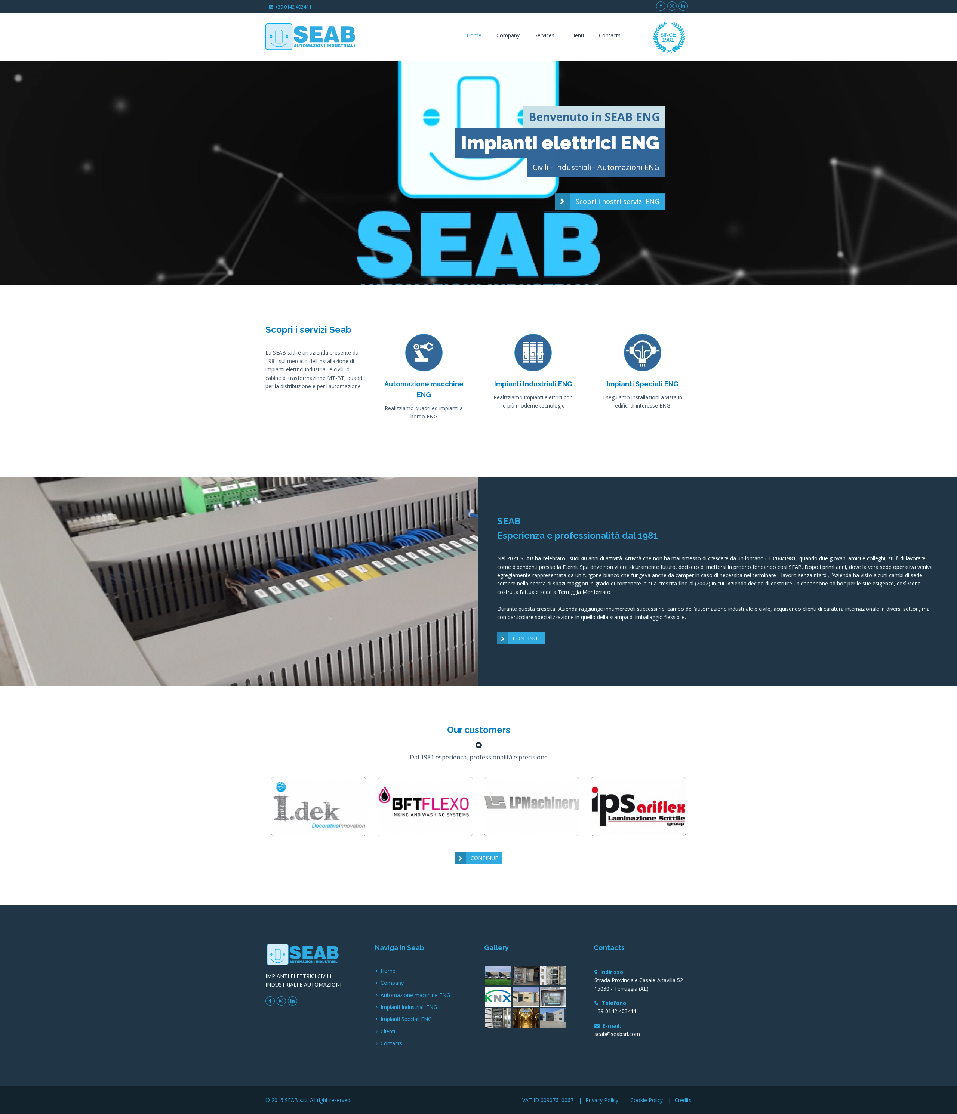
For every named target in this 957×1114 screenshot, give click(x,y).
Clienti (576, 35)
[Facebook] (660, 6)
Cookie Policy (646, 1100)
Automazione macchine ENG (415, 995)
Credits (683, 1100)
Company (508, 35)
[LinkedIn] (683, 6)
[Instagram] (672, 6)
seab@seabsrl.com (617, 1033)
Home (474, 35)
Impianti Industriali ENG (409, 1007)
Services (544, 35)
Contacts (610, 35)
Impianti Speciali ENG (406, 1018)
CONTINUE (526, 638)
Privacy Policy (601, 1100)
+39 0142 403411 (293, 6)
